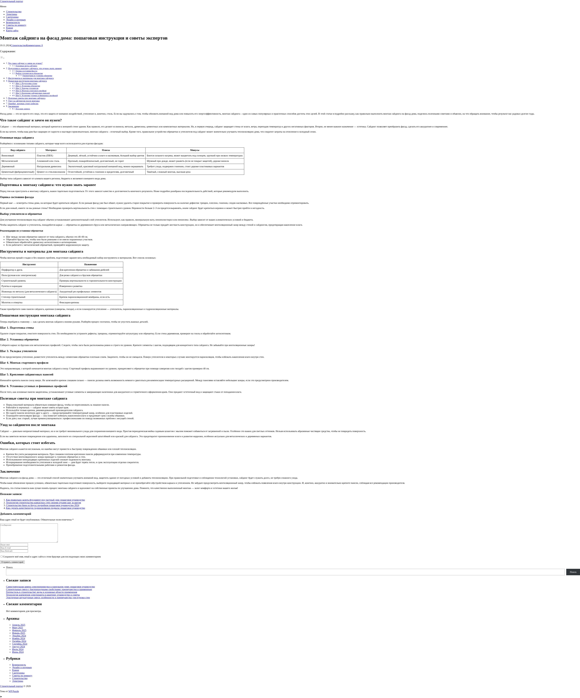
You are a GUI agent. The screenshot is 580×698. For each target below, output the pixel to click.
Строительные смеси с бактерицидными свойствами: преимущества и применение (49, 589)
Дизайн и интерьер (16, 19)
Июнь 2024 (18, 652)
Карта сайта (12, 30)
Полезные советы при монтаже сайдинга (26, 98)
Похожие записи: (23, 109)
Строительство (13, 11)
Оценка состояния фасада (26, 71)
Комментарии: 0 (34, 45)
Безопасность (13, 22)
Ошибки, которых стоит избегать (23, 103)
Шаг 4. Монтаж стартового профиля (31, 91)
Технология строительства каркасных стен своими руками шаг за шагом (43, 502)
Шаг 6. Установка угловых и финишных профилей (37, 95)
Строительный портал (11, 1)
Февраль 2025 (19, 630)
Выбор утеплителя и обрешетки (29, 73)
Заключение (13, 106)
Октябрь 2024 (19, 641)
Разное (9, 28)
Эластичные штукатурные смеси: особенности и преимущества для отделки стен (48, 597)
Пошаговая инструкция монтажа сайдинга (27, 81)
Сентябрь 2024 (19, 644)
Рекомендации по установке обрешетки (37, 76)
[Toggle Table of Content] (2, 58)
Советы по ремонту (16, 25)
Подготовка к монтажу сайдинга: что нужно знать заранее (35, 68)
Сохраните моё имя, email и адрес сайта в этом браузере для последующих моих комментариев (52, 556)
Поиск (9, 567)
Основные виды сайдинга (26, 66)
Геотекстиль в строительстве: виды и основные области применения (41, 592)
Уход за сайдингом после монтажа (24, 101)
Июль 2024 (17, 649)
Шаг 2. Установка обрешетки (28, 86)
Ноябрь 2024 (18, 638)
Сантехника (12, 17)
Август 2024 (18, 646)
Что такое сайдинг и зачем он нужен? (25, 63)
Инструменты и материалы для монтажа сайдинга (31, 78)
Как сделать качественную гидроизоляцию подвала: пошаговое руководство (45, 508)
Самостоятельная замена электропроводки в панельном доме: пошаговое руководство (50, 586)
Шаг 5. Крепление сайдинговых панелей (33, 93)
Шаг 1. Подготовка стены (26, 83)
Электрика (11, 14)
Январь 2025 (18, 633)
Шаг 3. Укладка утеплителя (27, 88)
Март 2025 (17, 627)
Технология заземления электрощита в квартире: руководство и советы (43, 595)
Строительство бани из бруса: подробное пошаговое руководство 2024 (42, 505)
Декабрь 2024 (19, 635)
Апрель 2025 (18, 625)
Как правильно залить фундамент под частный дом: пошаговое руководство (45, 500)
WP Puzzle (13, 691)
